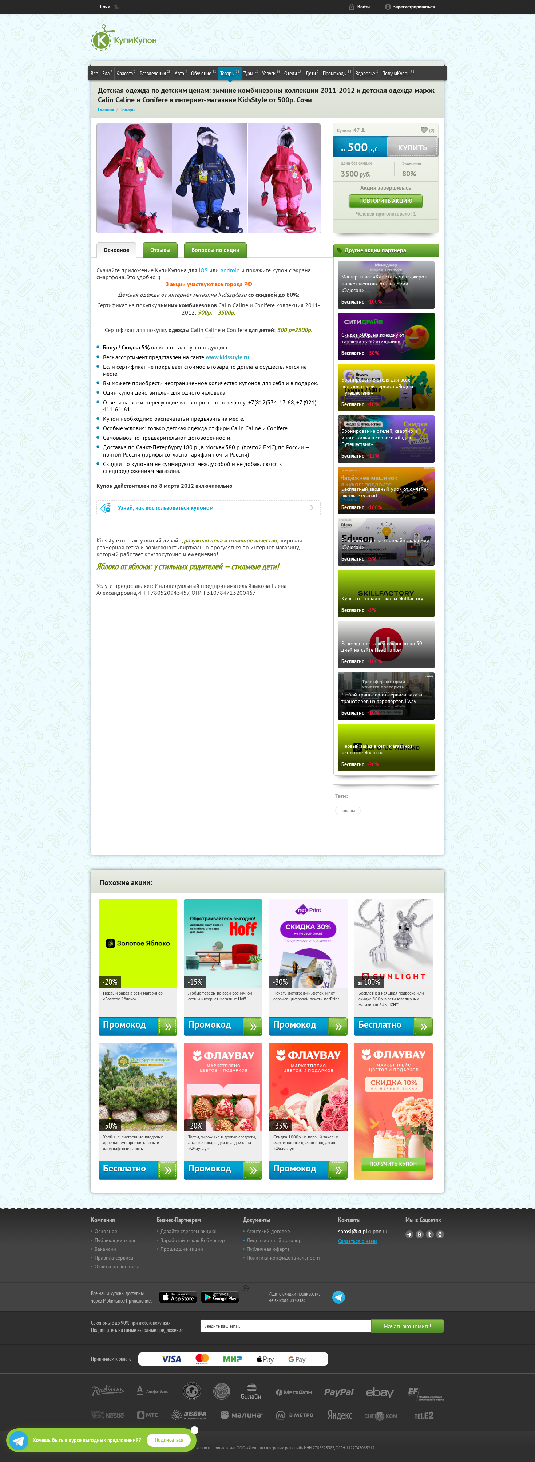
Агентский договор (268, 1231)
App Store (178, 1297)
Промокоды (337, 73)
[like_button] (424, 130)
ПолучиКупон (398, 73)
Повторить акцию (385, 201)
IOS (204, 270)
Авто (181, 73)
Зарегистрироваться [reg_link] (414, 7)
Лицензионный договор (274, 1240)
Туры (250, 73)
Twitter (430, 1234)
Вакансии (105, 1249)
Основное (116, 250)
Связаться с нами (357, 1241)
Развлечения (155, 73)
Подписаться (169, 1440)
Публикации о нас (115, 1240)
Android (230, 270)
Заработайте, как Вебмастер (192, 1240)
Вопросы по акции (215, 250)
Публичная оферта (268, 1249)
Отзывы (160, 250)
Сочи (105, 7)
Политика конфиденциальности (283, 1257)
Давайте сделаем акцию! (188, 1231)
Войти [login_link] (363, 7)
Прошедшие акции (181, 1249)
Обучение (203, 73)
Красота (126, 73)
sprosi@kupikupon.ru (362, 1231)
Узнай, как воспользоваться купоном (166, 507)
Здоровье (367, 73)
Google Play (220, 1297)
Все (94, 73)
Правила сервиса (114, 1257)
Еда (107, 73)
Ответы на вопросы (117, 1266)
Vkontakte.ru (420, 1234)
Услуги (271, 73)
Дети (312, 73)
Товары (229, 73)
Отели (293, 73)
